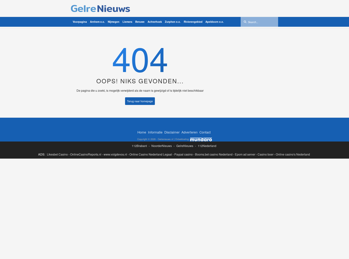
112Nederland (207, 146)
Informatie (155, 132)
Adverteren (189, 132)
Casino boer (265, 154)
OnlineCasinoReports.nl (85, 154)
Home (141, 132)
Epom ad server (245, 154)
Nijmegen (113, 21)
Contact (205, 132)
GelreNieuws (184, 146)
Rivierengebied (193, 21)
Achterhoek (155, 21)
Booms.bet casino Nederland (213, 154)
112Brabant (139, 146)
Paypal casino (183, 154)
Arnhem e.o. (97, 21)
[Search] (245, 22)
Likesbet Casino (57, 154)
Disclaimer (172, 132)
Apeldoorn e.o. (214, 21)
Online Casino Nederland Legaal (150, 154)
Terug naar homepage (140, 101)
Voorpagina (80, 21)
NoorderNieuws (161, 146)
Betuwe (140, 21)
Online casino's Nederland (293, 154)
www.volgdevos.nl (115, 154)
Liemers (127, 21)
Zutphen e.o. (173, 21)
